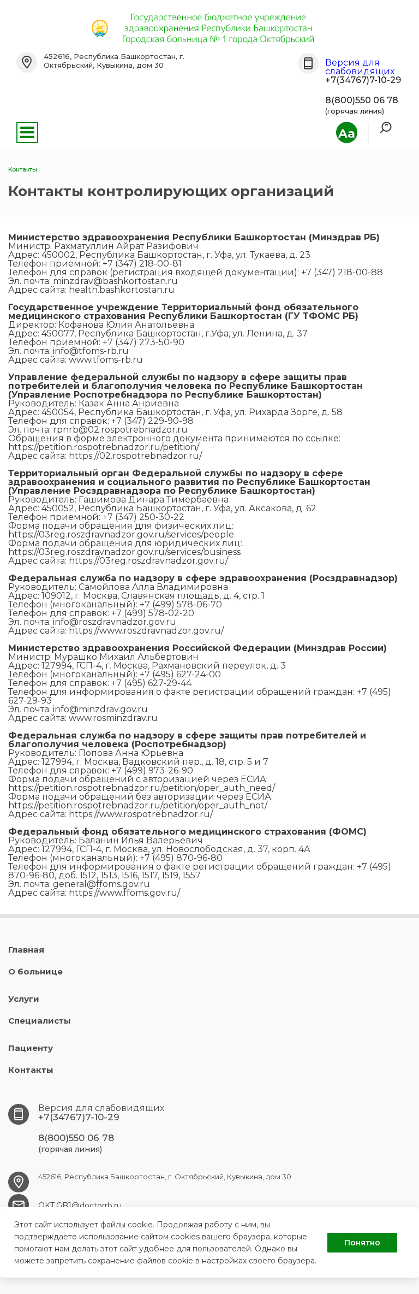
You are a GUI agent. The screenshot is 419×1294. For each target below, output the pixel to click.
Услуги (23, 999)
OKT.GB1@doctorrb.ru (80, 1205)
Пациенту (30, 1048)
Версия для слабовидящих (359, 66)
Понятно (362, 1243)
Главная (26, 949)
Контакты (30, 1070)
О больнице (35, 971)
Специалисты (39, 1020)
